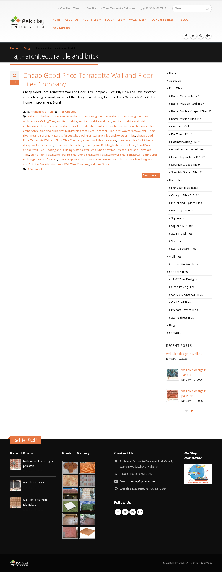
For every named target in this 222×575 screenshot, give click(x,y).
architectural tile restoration (78, 126)
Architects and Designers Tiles (129, 116)
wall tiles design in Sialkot (184, 354)
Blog (184, 19)
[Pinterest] (201, 35)
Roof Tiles (90, 19)
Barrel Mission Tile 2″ (185, 96)
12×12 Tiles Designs (184, 279)
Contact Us (61, 28)
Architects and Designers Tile (89, 116)
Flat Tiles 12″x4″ (181, 134)
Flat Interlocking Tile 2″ (185, 142)
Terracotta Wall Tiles (184, 264)
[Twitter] (193, 35)
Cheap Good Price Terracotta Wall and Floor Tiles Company (88, 79)
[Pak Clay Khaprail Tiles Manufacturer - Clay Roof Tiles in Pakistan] (27, 21)
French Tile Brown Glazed (188, 149)
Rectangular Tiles (182, 210)
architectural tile (67, 121)
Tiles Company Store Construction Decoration (88, 159)
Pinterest (132, 512)
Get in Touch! (26, 440)
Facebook (118, 512)
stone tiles (98, 155)
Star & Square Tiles (183, 249)
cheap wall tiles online (69, 145)
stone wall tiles (116, 155)
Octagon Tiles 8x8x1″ (184, 195)
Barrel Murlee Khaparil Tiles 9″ (191, 111)
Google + (140, 512)
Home (56, 19)
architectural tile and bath (95, 121)
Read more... (150, 175)
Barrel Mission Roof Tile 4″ (188, 104)
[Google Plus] (208, 35)
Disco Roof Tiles (181, 126)
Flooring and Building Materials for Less (110, 145)
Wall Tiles (136, 19)
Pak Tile (91, 8)
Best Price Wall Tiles (101, 131)
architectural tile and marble (41, 126)
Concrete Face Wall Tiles (187, 294)
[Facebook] (186, 35)
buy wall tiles (83, 135)
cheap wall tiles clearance (99, 140)
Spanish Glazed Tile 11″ (186, 172)
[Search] (207, 8)
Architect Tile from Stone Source (48, 116)
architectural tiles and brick (40, 131)
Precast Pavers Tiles (184, 310)
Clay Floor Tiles (69, 8)
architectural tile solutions (114, 126)
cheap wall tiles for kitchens (135, 140)
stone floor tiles (41, 155)
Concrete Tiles (163, 19)
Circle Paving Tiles (183, 287)
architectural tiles (143, 126)
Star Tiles (177, 241)
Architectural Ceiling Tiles (39, 121)
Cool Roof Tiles (181, 302)
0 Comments (35, 169)
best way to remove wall (131, 131)
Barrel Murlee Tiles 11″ (186, 119)
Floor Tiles (113, 19)
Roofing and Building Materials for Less (71, 150)
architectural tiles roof (73, 131)
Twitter (125, 512)
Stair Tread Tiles (182, 233)
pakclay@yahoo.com (142, 481)
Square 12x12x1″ (182, 226)
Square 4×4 (178, 218)
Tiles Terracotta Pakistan (119, 8)
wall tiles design (33, 482)
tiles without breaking (133, 159)
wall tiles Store (99, 164)
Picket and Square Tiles (186, 203)
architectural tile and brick (129, 121)
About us (71, 19)
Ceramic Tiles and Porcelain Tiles (114, 135)
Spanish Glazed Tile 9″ (186, 165)
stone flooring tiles (64, 155)
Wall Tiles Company (76, 164)
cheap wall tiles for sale (38, 145)
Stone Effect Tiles (182, 317)
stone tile (84, 155)
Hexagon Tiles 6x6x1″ (185, 188)
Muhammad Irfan (42, 112)
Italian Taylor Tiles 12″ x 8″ (188, 157)
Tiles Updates (67, 112)
